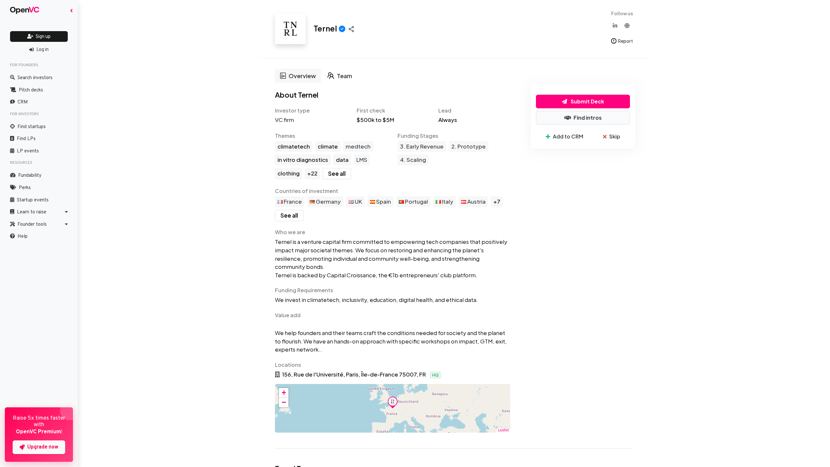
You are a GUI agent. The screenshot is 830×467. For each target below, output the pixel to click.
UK (358, 201)
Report (625, 41)
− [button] (284, 402)
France (292, 201)
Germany (328, 201)
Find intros (588, 117)
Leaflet (503, 429)
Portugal (416, 201)
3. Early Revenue (422, 146)
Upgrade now (42, 447)
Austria (476, 201)
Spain (383, 201)
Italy (447, 201)
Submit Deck (587, 101)
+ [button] (284, 393)
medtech (358, 146)
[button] (39, 212)
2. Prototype (468, 146)
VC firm (284, 119)
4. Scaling (413, 159)
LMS (361, 159)
